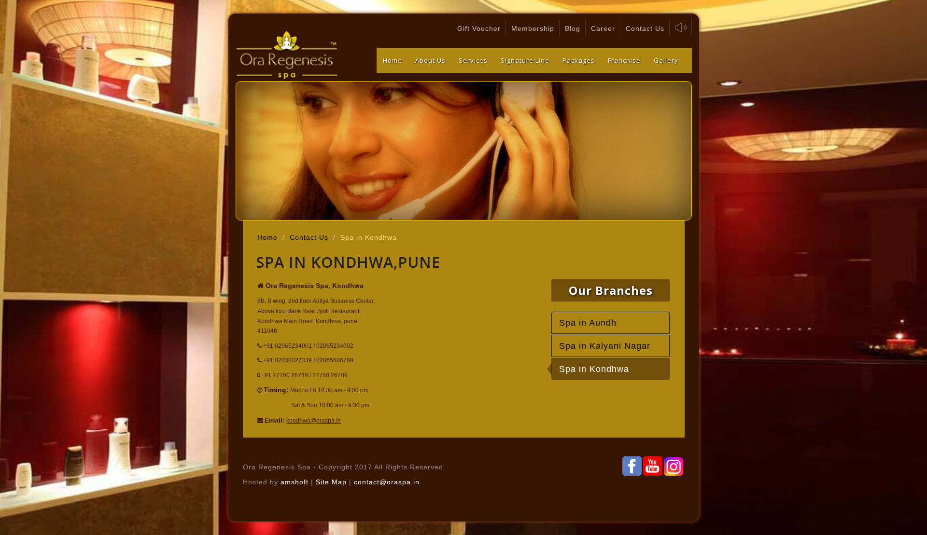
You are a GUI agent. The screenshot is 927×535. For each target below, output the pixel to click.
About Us (430, 60)
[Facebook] (632, 466)
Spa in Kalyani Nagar (604, 346)
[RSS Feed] (652, 466)
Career (603, 28)
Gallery (666, 60)
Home (392, 60)
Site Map (332, 482)
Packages (578, 60)
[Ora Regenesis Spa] (287, 56)
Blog (572, 28)
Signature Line (525, 60)
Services (473, 60)
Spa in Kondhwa (594, 369)
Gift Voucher (479, 28)
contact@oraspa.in (387, 482)
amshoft (295, 482)
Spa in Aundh (588, 323)
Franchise (624, 60)
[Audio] (681, 27)
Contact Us (645, 28)
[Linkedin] (673, 466)
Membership (532, 28)
